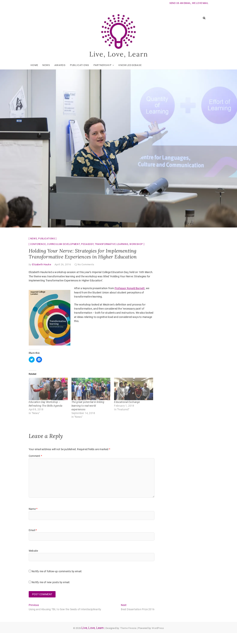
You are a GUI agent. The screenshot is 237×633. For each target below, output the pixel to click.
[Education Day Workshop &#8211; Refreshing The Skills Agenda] (48, 389)
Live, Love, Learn (118, 54)
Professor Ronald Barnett (130, 288)
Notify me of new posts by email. (51, 582)
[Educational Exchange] (133, 389)
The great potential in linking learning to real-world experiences (87, 406)
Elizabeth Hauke (41, 264)
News (46, 65)
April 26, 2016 (63, 264)
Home (34, 65)
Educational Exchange (127, 402)
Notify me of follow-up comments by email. (57, 571)
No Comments (86, 264)
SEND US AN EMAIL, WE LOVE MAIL (188, 3)
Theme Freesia (128, 628)
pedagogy (87, 244)
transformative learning (111, 244)
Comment (35, 455)
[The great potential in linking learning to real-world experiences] (91, 389)
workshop (136, 244)
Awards (60, 65)
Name (33, 508)
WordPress (158, 628)
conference (38, 244)
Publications (79, 65)
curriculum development (63, 244)
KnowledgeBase (130, 65)
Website (33, 550)
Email (33, 530)
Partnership (102, 65)
